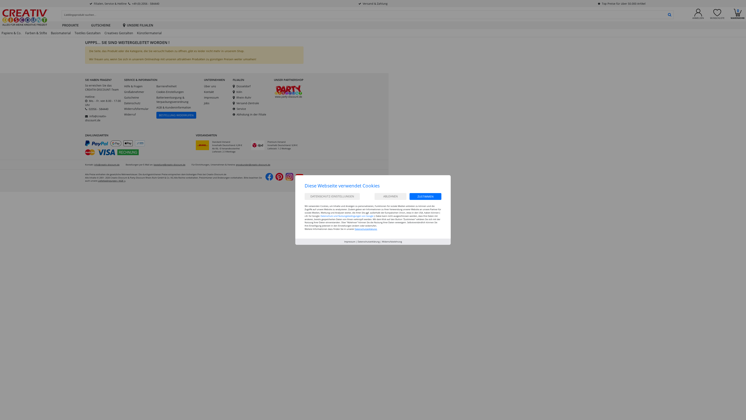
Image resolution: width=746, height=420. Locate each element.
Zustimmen (425, 196)
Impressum (349, 241)
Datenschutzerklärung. (366, 229)
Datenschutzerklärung (369, 241)
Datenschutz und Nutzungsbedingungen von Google (347, 215)
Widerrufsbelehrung (392, 241)
